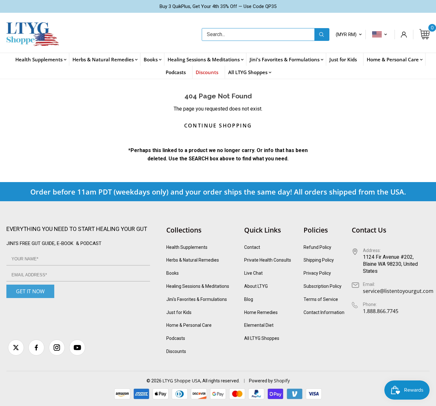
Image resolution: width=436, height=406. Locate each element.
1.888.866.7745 (380, 311)
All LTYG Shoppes (261, 338)
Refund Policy (317, 247)
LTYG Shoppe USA (181, 381)
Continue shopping (218, 125)
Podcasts (175, 338)
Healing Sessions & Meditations (197, 286)
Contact (252, 247)
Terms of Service (321, 299)
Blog (248, 299)
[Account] (404, 34)
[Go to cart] (424, 34)
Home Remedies (261, 312)
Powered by (261, 380)
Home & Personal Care (189, 325)
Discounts (176, 351)
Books (172, 273)
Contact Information (324, 312)
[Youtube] (77, 348)
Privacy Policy (317, 273)
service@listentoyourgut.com (398, 291)
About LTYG (256, 286)
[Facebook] (36, 348)
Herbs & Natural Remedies (192, 260)
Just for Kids (179, 312)
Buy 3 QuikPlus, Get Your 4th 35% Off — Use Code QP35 (218, 6)
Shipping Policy (319, 260)
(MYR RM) (346, 34)
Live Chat (253, 273)
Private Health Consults (267, 260)
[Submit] (321, 34)
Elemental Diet (259, 325)
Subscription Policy (323, 286)
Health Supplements (186, 247)
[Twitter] (16, 348)
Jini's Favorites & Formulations (196, 299)
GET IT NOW (30, 291)
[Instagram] (57, 348)
